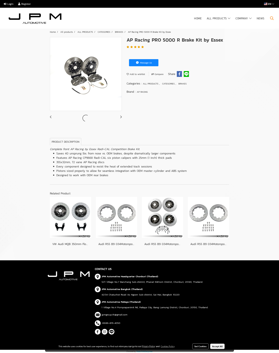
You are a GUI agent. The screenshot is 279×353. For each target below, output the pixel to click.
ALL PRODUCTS (217, 18)
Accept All (217, 346)
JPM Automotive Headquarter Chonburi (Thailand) (130, 276)
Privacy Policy (148, 346)
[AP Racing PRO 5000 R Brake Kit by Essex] (86, 74)
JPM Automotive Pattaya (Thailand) (121, 302)
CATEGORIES (169, 83)
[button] (271, 18)
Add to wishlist (137, 74)
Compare (158, 74)
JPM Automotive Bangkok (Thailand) (122, 289)
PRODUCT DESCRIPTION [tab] (65, 142)
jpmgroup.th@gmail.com (114, 314)
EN (269, 4)
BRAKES (182, 83)
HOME (198, 18)
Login (9, 4)
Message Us (145, 62)
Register (25, 4)
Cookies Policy (168, 346)
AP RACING (142, 92)
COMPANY (242, 18)
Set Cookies (200, 346)
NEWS (260, 18)
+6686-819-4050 (111, 323)
